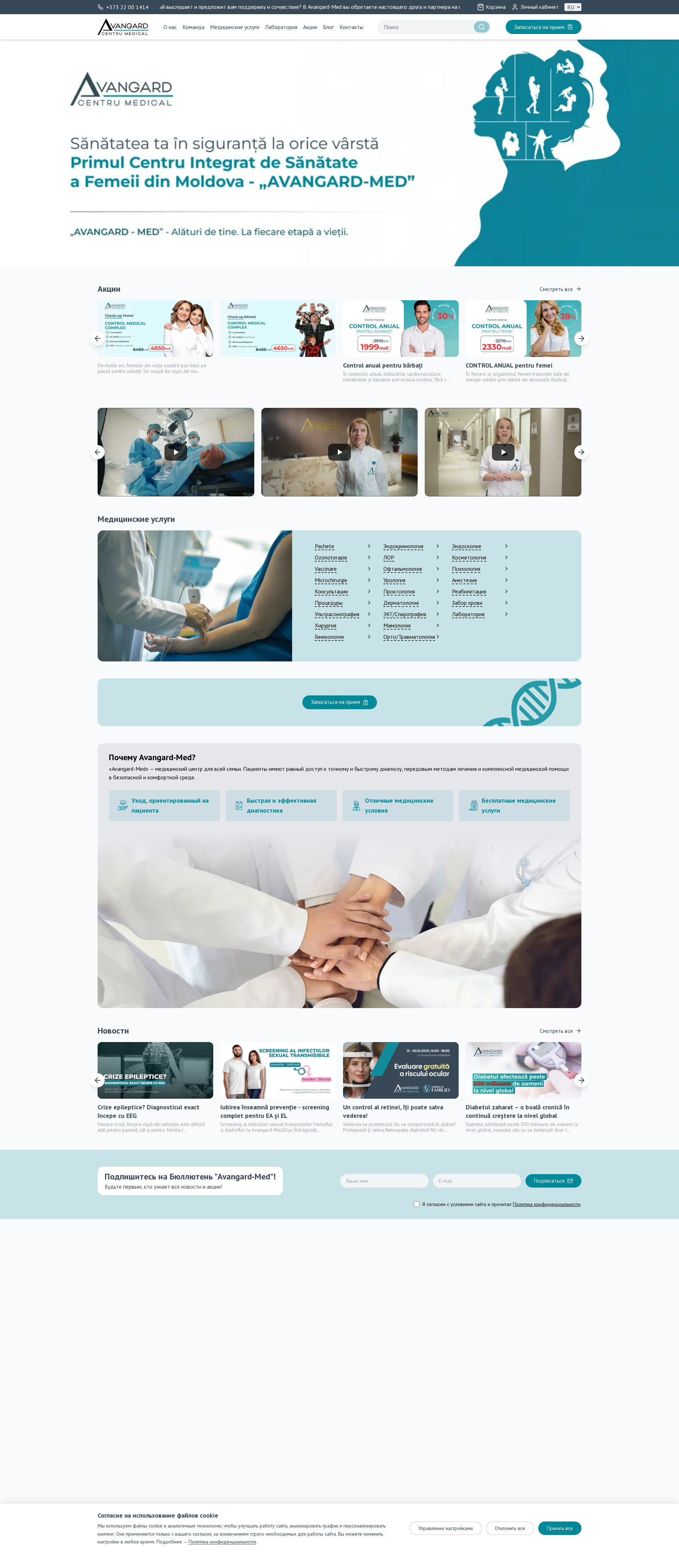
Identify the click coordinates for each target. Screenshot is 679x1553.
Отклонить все (510, 1528)
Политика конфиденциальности (546, 1204)
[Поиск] (481, 27)
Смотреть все (556, 288)
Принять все (560, 1528)
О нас (170, 26)
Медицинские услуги (234, 26)
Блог (328, 26)
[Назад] (98, 338)
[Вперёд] (581, 338)
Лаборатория (281, 26)
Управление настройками (445, 1528)
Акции (310, 26)
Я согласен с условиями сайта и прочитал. (501, 1204)
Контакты (351, 26)
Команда (193, 26)
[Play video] (176, 452)
